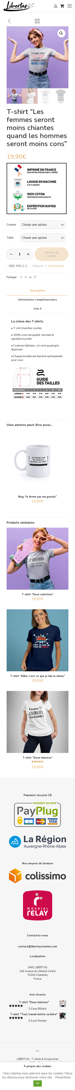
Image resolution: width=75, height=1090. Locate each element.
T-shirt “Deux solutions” (37, 594)
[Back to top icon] (37, 1051)
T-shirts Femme (54, 266)
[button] (61, 33)
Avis (37, 309)
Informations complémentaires (37, 300)
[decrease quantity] (11, 254)
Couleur (11, 225)
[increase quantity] (28, 254)
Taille (10, 238)
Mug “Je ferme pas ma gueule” (37, 497)
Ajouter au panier (51, 254)
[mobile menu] (69, 6)
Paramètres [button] (63, 1077)
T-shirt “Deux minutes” (38, 758)
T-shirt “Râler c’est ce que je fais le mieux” (37, 676)
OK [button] (37, 1083)
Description (37, 291)
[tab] (37, 290)
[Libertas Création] (18, 6)
